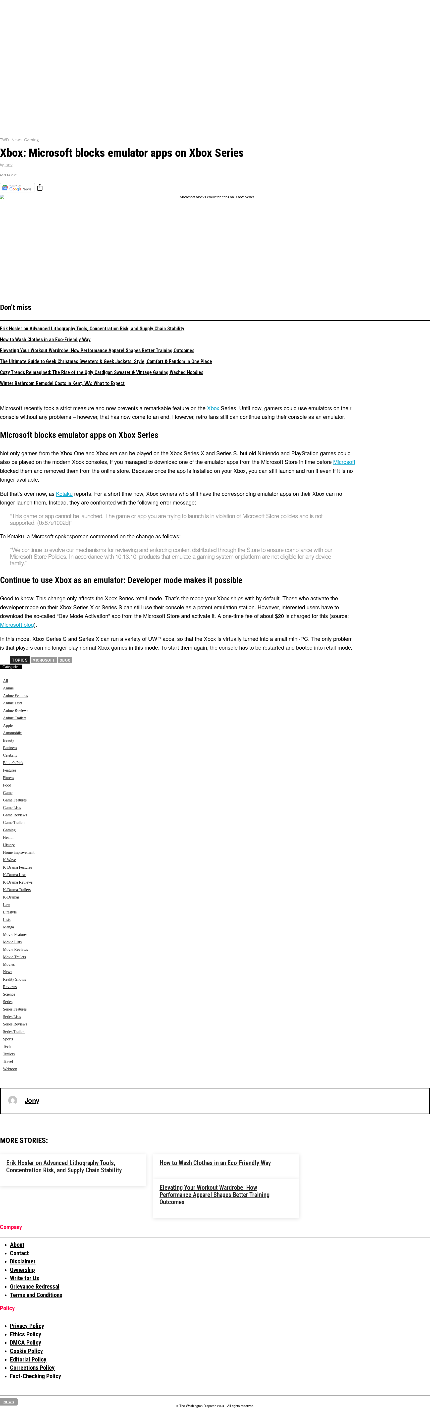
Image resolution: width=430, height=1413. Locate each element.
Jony (8, 165)
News (16, 140)
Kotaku (64, 493)
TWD (4, 140)
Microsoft (344, 461)
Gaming (31, 140)
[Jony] (12, 1100)
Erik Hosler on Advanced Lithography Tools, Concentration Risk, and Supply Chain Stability (92, 329)
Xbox (65, 660)
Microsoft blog (17, 624)
